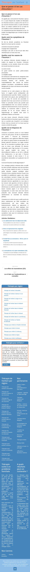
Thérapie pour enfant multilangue (13, 338)
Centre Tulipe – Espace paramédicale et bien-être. (21, 387)
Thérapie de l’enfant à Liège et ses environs (13, 299)
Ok (15, 568)
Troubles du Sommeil (20, 430)
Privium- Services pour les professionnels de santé (22, 413)
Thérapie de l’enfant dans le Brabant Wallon (13, 304)
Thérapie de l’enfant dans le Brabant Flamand (13, 309)
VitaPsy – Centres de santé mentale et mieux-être (22, 405)
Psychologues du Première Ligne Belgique (22, 425)
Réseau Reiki (20, 443)
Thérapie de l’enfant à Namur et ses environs (13, 294)
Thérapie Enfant (21, 439)
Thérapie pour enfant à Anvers (12, 328)
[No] (28, 565)
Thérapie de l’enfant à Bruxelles (12, 290)
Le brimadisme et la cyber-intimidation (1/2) (15, 250)
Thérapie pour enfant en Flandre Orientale (15, 325)
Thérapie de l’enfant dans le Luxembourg (14, 316)
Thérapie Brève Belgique (21, 419)
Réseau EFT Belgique (20, 435)
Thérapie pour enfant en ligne (11, 335)
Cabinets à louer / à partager (22, 447)
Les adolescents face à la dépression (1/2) (14, 220)
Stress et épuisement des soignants (13, 228)
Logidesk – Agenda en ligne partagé (22, 393)
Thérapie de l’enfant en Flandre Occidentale (12, 320)
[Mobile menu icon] (26, 2)
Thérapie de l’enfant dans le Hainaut (13, 313)
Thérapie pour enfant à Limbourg (12, 331)
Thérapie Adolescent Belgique (20, 399)
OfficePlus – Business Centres (22, 451)
